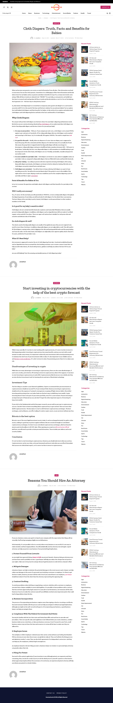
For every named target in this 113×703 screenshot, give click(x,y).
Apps (82, 132)
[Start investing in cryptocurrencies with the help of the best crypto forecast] (43, 324)
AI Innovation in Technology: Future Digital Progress (95, 49)
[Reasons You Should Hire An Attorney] (43, 512)
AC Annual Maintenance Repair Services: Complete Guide (95, 60)
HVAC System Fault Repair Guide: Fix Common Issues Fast (95, 72)
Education (84, 142)
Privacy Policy (62, 693)
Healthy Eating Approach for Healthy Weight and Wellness (25, 1)
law (82, 158)
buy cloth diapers (45, 124)
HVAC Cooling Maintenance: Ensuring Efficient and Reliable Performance (96, 105)
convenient (34, 176)
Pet (82, 166)
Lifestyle (56, 23)
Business (37, 13)
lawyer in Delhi (37, 557)
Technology (45, 13)
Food (82, 150)
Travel (89, 13)
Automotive (84, 134)
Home (24, 13)
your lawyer (68, 574)
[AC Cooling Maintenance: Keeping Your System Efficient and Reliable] (84, 117)
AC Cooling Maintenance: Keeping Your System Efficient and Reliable (96, 117)
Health (83, 13)
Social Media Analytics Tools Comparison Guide (95, 83)
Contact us (50, 693)
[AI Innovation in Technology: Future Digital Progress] (84, 49)
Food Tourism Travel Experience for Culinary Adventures (96, 93)
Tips (82, 179)
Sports (83, 174)
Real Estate (84, 169)
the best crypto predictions (22, 359)
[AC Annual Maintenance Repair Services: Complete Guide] (84, 60)
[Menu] (110, 13)
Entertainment (56, 13)
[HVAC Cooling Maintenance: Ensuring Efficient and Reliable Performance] (84, 104)
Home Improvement (86, 155)
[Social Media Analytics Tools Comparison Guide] (84, 83)
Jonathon (38, 38)
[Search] (107, 13)
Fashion (75, 13)
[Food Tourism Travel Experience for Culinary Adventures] (84, 94)
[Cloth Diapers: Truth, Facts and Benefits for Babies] (43, 65)
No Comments (70, 38)
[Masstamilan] (56, 7)
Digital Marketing (85, 140)
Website (83, 184)
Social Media (67, 13)
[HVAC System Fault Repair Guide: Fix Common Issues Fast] (84, 72)
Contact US (105, 7)
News (30, 13)
